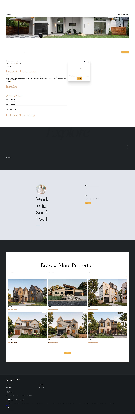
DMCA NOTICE (7, 405)
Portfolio (17, 395)
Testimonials (23, 395)
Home (7, 395)
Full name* (70, 68)
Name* (86, 185)
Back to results (9, 14)
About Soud (12, 395)
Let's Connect (29, 395)
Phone (80, 68)
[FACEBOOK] (7, 391)
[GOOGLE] (16, 391)
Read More (8, 81)
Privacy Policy (87, 76)
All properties (67, 352)
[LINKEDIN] (11, 391)
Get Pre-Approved (10, 66)
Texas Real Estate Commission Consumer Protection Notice (15, 399)
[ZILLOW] (14, 391)
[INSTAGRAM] (9, 391)
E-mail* (86, 188)
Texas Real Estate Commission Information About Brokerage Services (17, 400)
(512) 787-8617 (8, 386)
